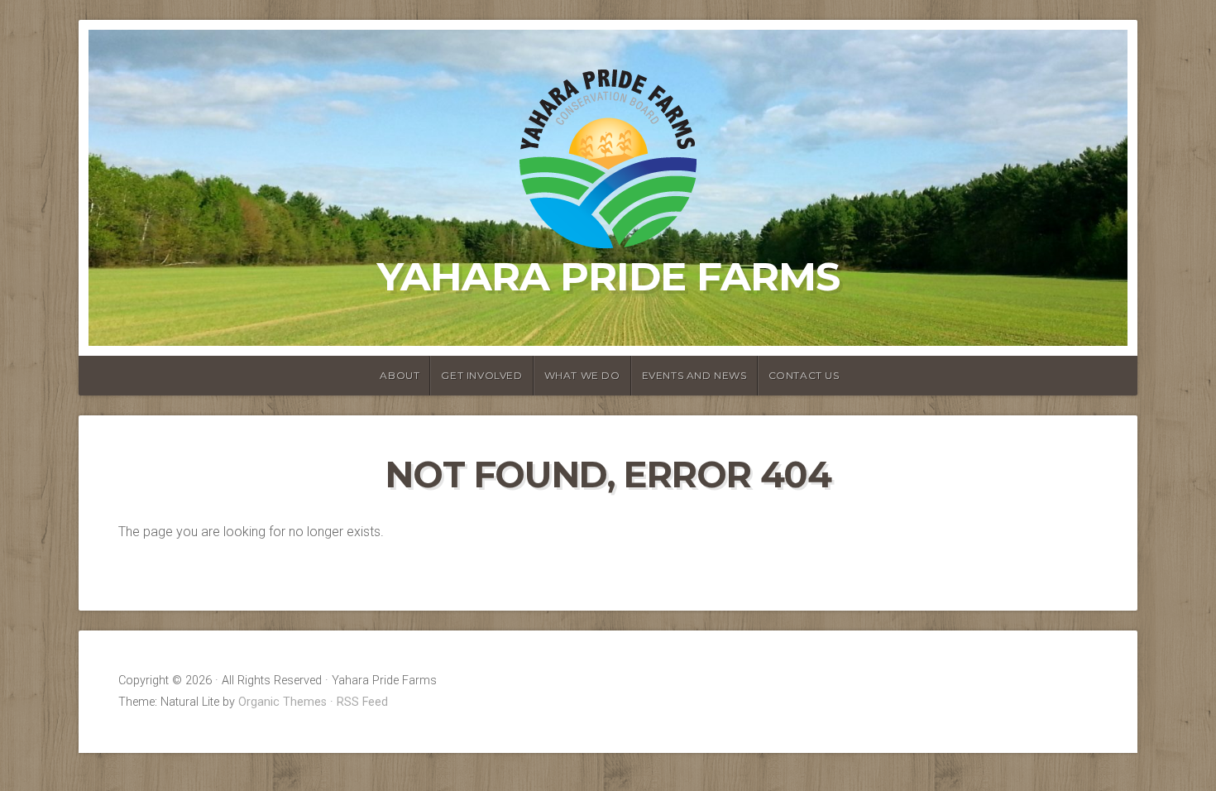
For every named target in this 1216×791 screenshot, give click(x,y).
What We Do (582, 375)
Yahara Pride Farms (608, 276)
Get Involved (481, 375)
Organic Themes (282, 702)
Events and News (694, 375)
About (399, 375)
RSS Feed (362, 702)
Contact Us (804, 375)
